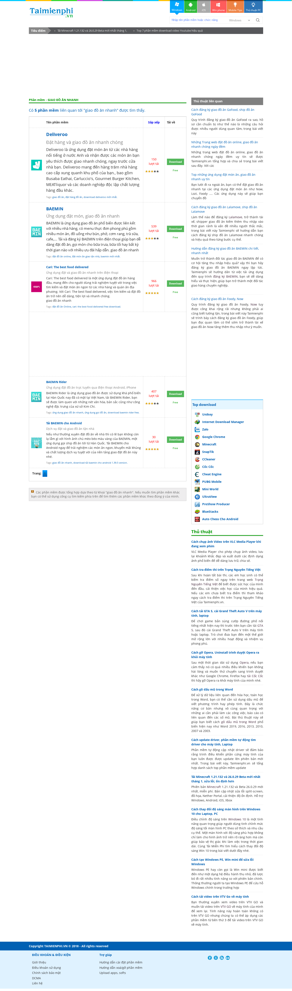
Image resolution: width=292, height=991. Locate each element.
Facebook (210, 958)
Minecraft (209, 444)
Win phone (218, 10)
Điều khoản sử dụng (46, 968)
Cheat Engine (211, 474)
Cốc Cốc (208, 467)
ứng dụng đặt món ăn (88, 149)
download (51, 12)
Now (254, 304)
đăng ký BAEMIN (225, 276)
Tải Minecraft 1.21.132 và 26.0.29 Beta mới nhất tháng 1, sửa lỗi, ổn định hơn (90, 31)
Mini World (210, 489)
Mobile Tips (235, 10)
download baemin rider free (123, 412)
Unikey (207, 414)
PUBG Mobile (211, 482)
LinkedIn (228, 958)
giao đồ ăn (58, 197)
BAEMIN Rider (56, 382)
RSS (222, 958)
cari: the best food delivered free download (96, 306)
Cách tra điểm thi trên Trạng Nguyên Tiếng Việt (226, 570)
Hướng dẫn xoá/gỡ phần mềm (120, 968)
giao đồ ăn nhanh (62, 462)
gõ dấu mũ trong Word (238, 722)
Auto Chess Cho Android (220, 519)
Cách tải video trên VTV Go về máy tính (220, 896)
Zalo (205, 429)
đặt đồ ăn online (61, 256)
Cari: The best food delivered (67, 267)
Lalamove (235, 217)
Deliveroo (57, 134)
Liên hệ (37, 983)
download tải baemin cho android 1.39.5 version (100, 462)
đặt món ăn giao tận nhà (85, 256)
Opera (244, 662)
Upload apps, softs (112, 973)
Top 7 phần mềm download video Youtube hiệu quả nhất (168, 31)
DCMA (36, 978)
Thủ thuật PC (253, 10)
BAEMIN (54, 209)
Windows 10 (237, 819)
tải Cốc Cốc (255, 676)
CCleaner (208, 459)
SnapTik (208, 452)
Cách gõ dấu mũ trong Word (212, 689)
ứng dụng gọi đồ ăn (95, 412)
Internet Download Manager (223, 422)
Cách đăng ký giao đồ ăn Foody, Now (217, 299)
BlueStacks (210, 511)
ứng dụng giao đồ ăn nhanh (67, 412)
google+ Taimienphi (216, 958)
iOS (204, 10)
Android (190, 10)
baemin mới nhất (110, 256)
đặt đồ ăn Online (61, 306)
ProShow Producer (216, 504)
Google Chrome (213, 437)
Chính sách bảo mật (46, 973)
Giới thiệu (39, 962)
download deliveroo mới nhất (100, 197)
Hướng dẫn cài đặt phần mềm (120, 962)
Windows (177, 10)
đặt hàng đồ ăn (73, 197)
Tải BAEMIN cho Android (64, 423)
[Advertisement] (146, 66)
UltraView (209, 497)
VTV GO (226, 907)
